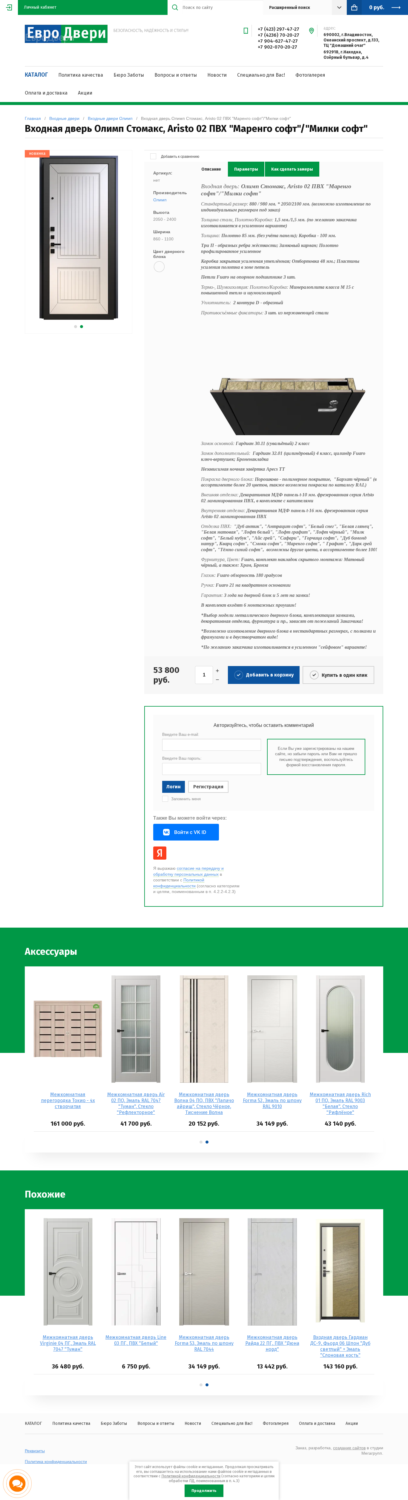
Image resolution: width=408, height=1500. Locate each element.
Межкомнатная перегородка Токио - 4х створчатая (68, 1100)
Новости (217, 75)
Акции (85, 93)
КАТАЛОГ (36, 75)
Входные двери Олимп (110, 118)
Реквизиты (35, 1450)
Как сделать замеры (292, 169)
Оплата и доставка (46, 93)
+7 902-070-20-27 (277, 47)
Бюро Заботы (128, 75)
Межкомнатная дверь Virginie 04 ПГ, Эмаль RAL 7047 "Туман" (68, 1343)
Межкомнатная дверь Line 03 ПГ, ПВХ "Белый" (135, 1340)
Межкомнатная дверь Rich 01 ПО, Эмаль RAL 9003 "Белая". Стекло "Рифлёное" (340, 1103)
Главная (33, 118)
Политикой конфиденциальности (190, 1476)
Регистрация (208, 787)
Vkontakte (186, 832)
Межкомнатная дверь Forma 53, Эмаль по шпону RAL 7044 (204, 1343)
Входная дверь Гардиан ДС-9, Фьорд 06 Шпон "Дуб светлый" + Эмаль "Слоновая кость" (340, 1346)
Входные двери (64, 118)
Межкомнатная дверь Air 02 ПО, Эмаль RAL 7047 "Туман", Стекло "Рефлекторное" (136, 1103)
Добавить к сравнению (179, 157)
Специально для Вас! (261, 75)
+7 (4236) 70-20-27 (278, 35)
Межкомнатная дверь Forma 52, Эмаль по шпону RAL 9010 (272, 1100)
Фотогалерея (310, 75)
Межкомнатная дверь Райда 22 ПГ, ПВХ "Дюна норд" (272, 1343)
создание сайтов (349, 1447)
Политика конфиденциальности (56, 1461)
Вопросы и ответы (175, 75)
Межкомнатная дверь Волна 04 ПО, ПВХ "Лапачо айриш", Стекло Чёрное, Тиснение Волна (204, 1103)
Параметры (246, 169)
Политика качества (80, 75)
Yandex (159, 853)
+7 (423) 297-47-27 (278, 29)
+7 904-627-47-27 (278, 41)
